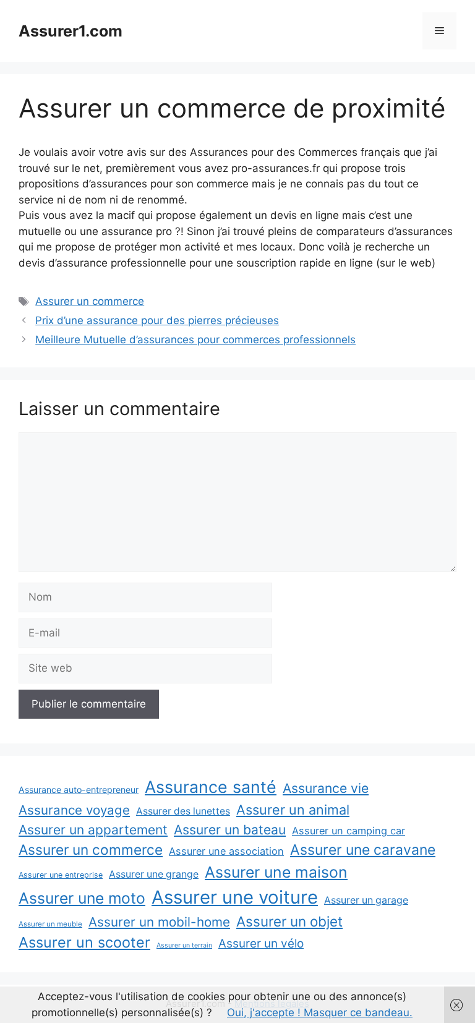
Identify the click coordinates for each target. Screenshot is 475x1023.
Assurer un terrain (184, 945)
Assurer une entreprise (61, 875)
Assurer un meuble (50, 924)
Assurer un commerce (89, 301)
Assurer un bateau (230, 829)
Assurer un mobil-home (159, 922)
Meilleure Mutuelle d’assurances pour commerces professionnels (195, 339)
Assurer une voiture (235, 897)
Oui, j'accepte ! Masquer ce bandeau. (320, 1012)
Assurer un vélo (261, 943)
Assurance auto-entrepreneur (79, 789)
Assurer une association (226, 851)
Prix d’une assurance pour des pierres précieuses (157, 320)
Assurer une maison (276, 872)
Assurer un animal (292, 810)
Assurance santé (210, 787)
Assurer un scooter (84, 942)
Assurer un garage (366, 900)
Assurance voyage (74, 810)
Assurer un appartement (93, 829)
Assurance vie (326, 788)
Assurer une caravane (362, 849)
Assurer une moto (82, 898)
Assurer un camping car (348, 830)
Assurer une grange (154, 874)
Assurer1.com (70, 31)
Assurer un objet (289, 921)
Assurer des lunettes (183, 811)
